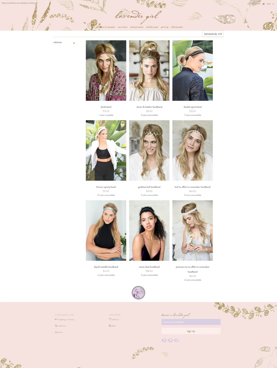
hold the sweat (152, 27)
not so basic (123, 27)
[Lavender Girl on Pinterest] (170, 340)
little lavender (177, 27)
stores (60, 332)
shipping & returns (66, 320)
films (114, 326)
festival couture (136, 27)
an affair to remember (106, 27)
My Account (254, 3)
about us (115, 320)
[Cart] (264, 3)
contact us (62, 326)
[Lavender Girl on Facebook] (164, 340)
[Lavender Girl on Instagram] (176, 340)
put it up (164, 27)
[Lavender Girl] (138, 16)
